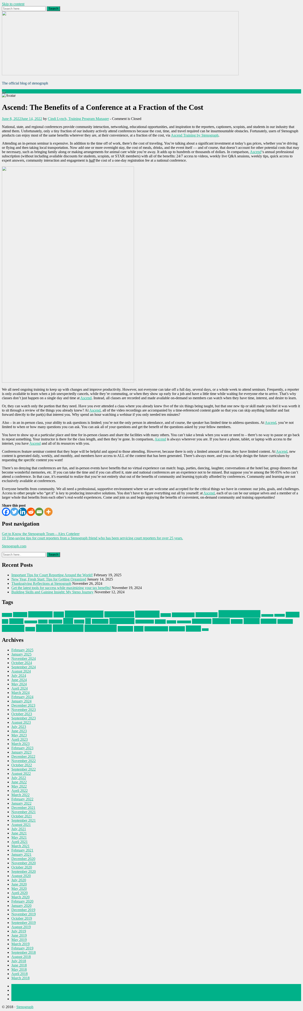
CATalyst (147, 614)
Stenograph (24, 1007)
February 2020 (22, 901)
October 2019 (21, 918)
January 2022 (21, 803)
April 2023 (19, 739)
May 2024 (19, 684)
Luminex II (121, 621)
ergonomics (30, 622)
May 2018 (19, 969)
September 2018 (23, 952)
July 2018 (18, 961)
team (138, 629)
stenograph (68, 628)
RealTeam (201, 621)
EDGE (292, 614)
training (177, 628)
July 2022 (18, 778)
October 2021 (21, 816)
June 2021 (19, 833)
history (79, 622)
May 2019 (19, 940)
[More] (48, 512)
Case (58, 614)
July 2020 (18, 880)
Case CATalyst (84, 614)
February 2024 (22, 697)
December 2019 (23, 910)
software (13, 628)
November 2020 (23, 863)
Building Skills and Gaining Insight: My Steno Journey (52, 592)
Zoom (205, 629)
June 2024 (19, 680)
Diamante (279, 615)
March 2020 (20, 897)
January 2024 (21, 701)
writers (193, 628)
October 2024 (21, 663)
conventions (207, 614)
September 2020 (23, 871)
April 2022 (19, 791)
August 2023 (21, 722)
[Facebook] (6, 512)
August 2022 (21, 774)
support (125, 629)
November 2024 (23, 658)
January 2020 (21, 906)
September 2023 (23, 718)
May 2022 (19, 786)
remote (237, 621)
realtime (221, 621)
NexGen (171, 622)
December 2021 (23, 808)
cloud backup (183, 614)
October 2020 (21, 867)
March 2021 (20, 846)
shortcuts (285, 621)
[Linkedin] (22, 512)
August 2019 (21, 927)
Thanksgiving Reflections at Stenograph (41, 583)
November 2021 (23, 812)
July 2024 (18, 676)
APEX (7, 615)
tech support (156, 628)
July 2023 (18, 727)
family (43, 622)
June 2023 (19, 731)
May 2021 (19, 837)
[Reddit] (31, 512)
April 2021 (19, 842)
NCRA (160, 621)
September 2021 (23, 820)
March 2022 (20, 795)
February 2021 (22, 850)
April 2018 (19, 974)
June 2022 (19, 782)
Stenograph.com (14, 546)
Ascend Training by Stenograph (194, 135)
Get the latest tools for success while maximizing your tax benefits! (61, 588)
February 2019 (22, 948)
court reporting (239, 614)
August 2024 (21, 671)
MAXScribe (144, 622)
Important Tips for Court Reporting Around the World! (52, 575)
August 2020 (21, 876)
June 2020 (19, 884)
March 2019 (20, 944)
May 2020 (19, 889)
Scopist (252, 621)
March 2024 (20, 693)
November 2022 (23, 761)
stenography (101, 628)
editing (16, 621)
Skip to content (13, 4)
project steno (184, 622)
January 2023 (21, 752)
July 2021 (18, 829)
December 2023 (23, 705)
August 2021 (21, 825)
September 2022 (23, 769)
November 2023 (23, 710)
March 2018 (20, 978)
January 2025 (21, 654)
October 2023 (21, 714)
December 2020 (23, 859)
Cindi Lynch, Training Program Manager (78, 119)
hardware (55, 622)
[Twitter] (14, 512)
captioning (40, 614)
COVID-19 (267, 615)
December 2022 (23, 756)
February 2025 (22, 650)
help (68, 621)
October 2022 (21, 765)
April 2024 (19, 688)
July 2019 (18, 931)
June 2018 (19, 965)
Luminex (100, 621)
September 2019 (23, 923)
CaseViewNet (119, 614)
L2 (88, 621)
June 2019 (19, 935)
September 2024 (23, 667)
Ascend (255, 152)
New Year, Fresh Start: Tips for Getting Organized (48, 579)
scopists (268, 621)
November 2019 (23, 914)
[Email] (39, 512)
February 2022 (22, 799)
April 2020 (19, 893)
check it (165, 615)
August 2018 (21, 957)
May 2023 (19, 735)
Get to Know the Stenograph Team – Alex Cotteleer (41, 534)
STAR (30, 629)
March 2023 (20, 744)
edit (5, 621)
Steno (44, 628)
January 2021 (21, 854)
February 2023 (22, 748)
